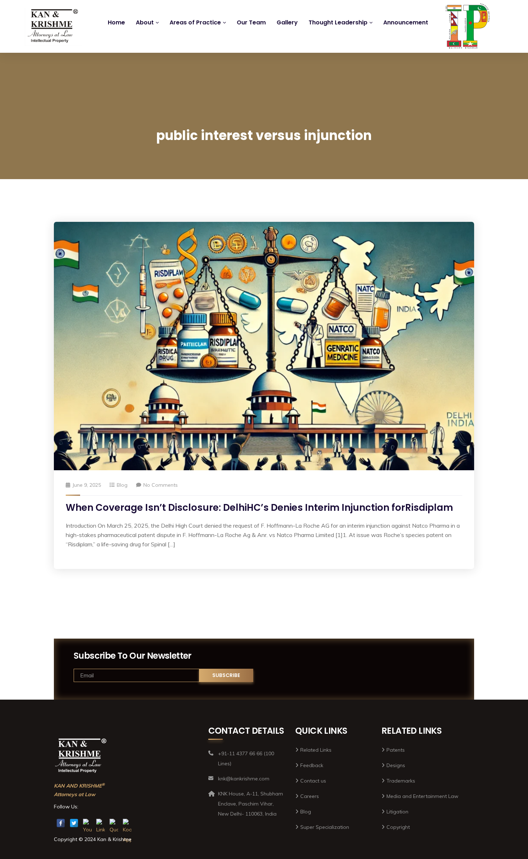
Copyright (398, 827)
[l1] (53, 26)
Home (116, 22)
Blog (122, 485)
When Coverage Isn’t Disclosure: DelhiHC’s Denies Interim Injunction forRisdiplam (259, 507)
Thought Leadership (338, 22)
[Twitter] (74, 823)
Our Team (251, 22)
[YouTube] (87, 823)
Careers (309, 796)
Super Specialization (324, 827)
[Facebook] (60, 823)
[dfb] (466, 29)
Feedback (311, 765)
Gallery (287, 22)
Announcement (405, 22)
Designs (395, 765)
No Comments (160, 485)
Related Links (316, 750)
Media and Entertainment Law (422, 796)
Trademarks (400, 781)
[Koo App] (127, 823)
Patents (395, 750)
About (145, 22)
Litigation (397, 811)
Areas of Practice (195, 22)
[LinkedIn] (100, 823)
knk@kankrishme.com (282, 6)
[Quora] (114, 823)
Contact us (313, 781)
